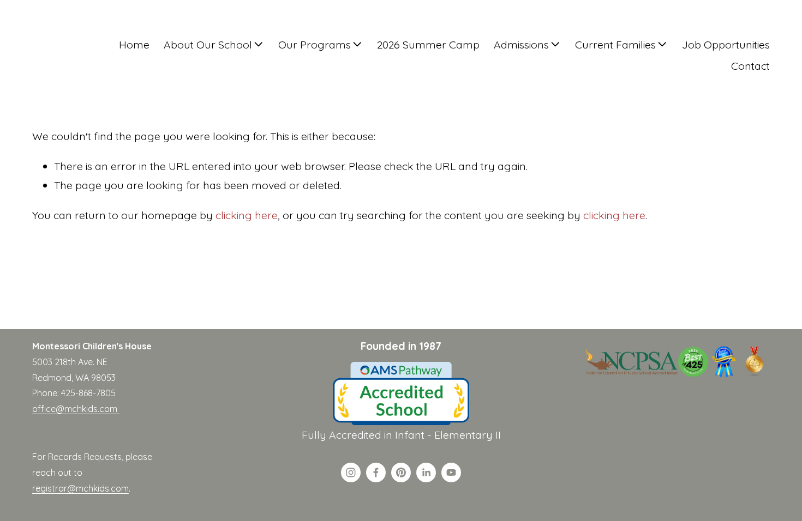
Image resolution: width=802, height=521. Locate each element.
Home (134, 44)
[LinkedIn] (426, 472)
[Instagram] (351, 472)
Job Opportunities (726, 44)
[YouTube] (451, 472)
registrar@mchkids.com (80, 488)
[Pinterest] (401, 472)
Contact (750, 65)
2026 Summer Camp (428, 44)
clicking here (247, 215)
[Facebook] (376, 472)
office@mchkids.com (75, 408)
